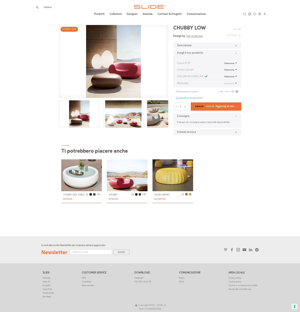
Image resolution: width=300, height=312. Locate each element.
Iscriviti (121, 252)
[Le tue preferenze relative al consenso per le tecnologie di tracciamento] (295, 307)
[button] (207, 45)
